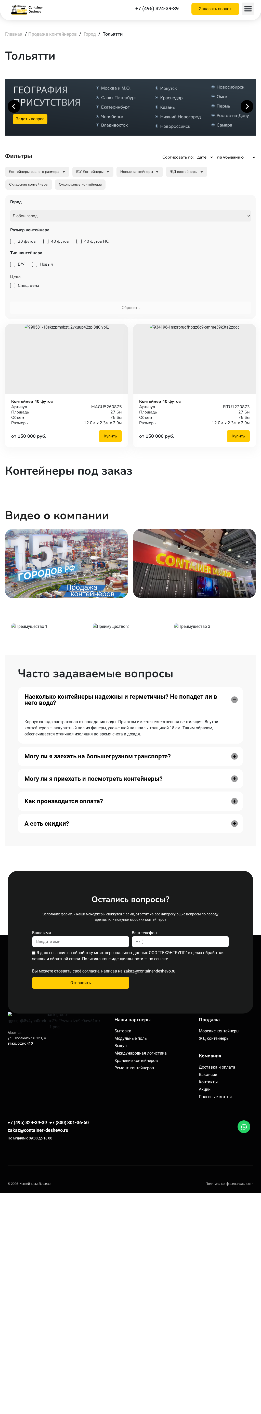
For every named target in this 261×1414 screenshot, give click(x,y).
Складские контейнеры (28, 184)
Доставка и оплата (217, 1067)
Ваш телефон (144, 932)
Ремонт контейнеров (134, 1068)
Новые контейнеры (136, 171)
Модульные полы (131, 1038)
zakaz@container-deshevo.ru (149, 971)
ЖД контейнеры (183, 171)
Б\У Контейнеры (89, 171)
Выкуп (120, 1045)
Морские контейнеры (219, 1031)
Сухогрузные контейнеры (80, 184)
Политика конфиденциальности (229, 1184)
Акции (205, 1089)
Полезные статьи (215, 1096)
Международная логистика (140, 1053)
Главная (13, 34)
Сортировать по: (178, 157)
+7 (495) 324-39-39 (157, 8)
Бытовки (122, 1031)
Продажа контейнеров (52, 34)
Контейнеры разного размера (34, 171)
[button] (248, 9)
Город (90, 34)
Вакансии (208, 1074)
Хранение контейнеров (136, 1060)
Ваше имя (41, 932)
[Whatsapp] (244, 1126)
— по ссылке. (156, 958)
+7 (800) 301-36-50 (69, 1122)
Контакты (208, 1082)
